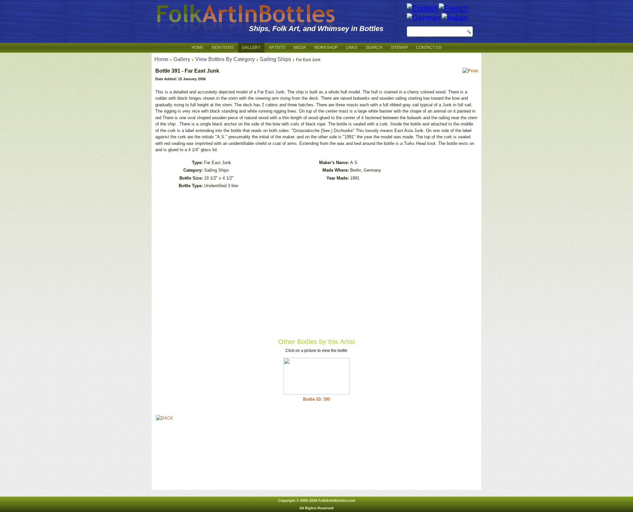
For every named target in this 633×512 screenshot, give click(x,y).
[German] (423, 18)
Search (374, 47)
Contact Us (428, 47)
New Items (223, 47)
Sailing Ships (275, 59)
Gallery (251, 47)
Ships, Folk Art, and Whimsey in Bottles (316, 28)
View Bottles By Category (225, 59)
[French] (453, 8)
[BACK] (164, 418)
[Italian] (455, 18)
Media (299, 47)
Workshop (326, 47)
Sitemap (399, 47)
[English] (422, 8)
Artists (277, 47)
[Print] (470, 70)
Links (351, 47)
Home (197, 47)
